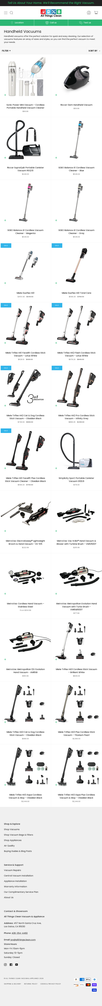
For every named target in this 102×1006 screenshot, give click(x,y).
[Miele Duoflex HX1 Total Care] (76, 265)
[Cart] (96, 12)
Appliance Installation (15, 881)
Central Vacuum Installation (18, 875)
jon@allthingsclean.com (23, 939)
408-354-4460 (20, 933)
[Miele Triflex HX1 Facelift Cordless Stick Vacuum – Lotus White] (25, 325)
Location (19, 22)
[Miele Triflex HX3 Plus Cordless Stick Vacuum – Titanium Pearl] (76, 704)
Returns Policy (30, 984)
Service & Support (13, 865)
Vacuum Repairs (12, 870)
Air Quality (9, 845)
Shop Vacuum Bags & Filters (18, 834)
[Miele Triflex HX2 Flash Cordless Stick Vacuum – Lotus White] (76, 325)
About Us (8, 897)
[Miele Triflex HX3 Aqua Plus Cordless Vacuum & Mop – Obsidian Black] (76, 767)
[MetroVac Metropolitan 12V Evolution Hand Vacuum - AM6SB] (25, 642)
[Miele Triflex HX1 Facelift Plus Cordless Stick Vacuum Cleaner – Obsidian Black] (25, 451)
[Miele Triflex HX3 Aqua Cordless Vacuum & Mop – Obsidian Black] (25, 767)
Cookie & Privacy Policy (51, 984)
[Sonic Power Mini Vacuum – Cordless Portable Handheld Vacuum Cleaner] (25, 77)
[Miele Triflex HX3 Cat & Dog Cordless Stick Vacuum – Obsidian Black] (25, 704)
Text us (87, 22)
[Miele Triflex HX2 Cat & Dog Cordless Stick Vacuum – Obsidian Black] (25, 388)
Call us (53, 22)
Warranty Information (15, 886)
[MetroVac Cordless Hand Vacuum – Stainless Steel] (25, 576)
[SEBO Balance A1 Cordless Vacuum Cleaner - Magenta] (25, 203)
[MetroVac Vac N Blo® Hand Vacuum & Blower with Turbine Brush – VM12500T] (76, 513)
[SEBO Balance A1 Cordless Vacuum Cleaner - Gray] (76, 203)
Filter (5, 50)
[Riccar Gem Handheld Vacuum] (76, 77)
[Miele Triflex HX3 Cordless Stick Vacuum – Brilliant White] (76, 642)
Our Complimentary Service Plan (21, 892)
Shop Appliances (13, 840)
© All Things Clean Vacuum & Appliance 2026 (24, 978)
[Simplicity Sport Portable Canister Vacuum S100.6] (76, 451)
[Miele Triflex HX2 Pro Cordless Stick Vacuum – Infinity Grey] (76, 388)
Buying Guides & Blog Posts (18, 851)
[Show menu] (6, 13)
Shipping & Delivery (12, 984)
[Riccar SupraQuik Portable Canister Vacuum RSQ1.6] (25, 140)
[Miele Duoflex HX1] (25, 265)
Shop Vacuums (12, 829)
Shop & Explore (12, 824)
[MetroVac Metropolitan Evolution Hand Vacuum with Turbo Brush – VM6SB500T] (76, 576)
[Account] (89, 12)
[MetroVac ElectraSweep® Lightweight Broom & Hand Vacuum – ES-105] (25, 513)
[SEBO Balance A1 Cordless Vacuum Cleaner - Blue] (76, 140)
